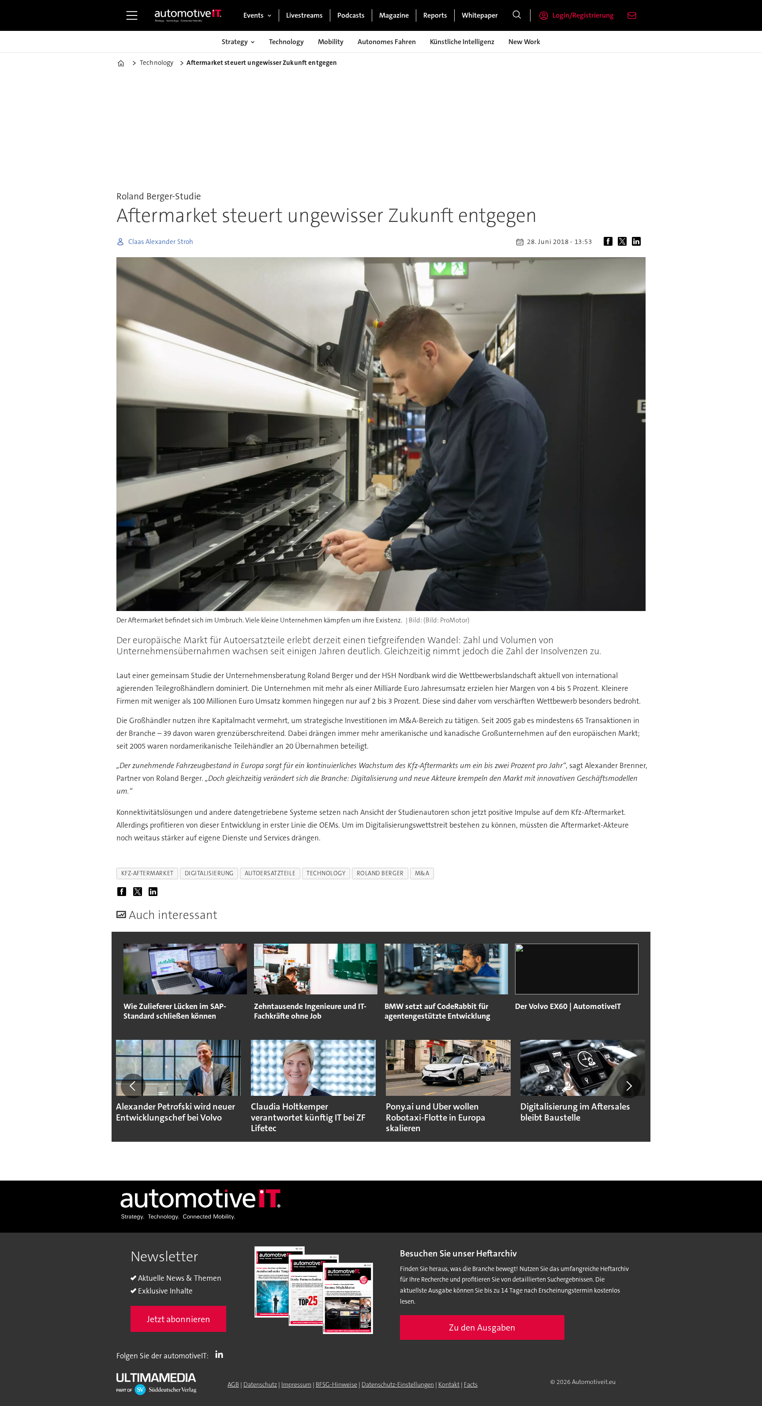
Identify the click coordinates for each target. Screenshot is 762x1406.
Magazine (394, 15)
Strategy (235, 41)
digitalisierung (209, 873)
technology (325, 873)
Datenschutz (260, 1384)
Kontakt (448, 1384)
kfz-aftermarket (147, 873)
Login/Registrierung (583, 15)
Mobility (331, 41)
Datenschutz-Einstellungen (398, 1384)
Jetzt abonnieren (178, 1319)
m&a (422, 873)
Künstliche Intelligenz (462, 41)
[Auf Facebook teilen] (609, 241)
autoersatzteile (270, 873)
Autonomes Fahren (387, 41)
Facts (471, 1384)
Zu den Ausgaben (482, 1327)
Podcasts (351, 15)
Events (253, 15)
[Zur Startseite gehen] (188, 15)
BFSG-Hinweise (336, 1384)
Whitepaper (480, 15)
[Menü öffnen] (131, 15)
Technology (286, 41)
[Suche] (517, 15)
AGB (233, 1384)
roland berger (380, 873)
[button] (133, 1085)
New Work (524, 41)
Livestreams (304, 15)
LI (221, 1354)
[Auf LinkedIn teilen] (638, 241)
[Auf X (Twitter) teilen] (624, 241)
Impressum (296, 1384)
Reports (435, 15)
